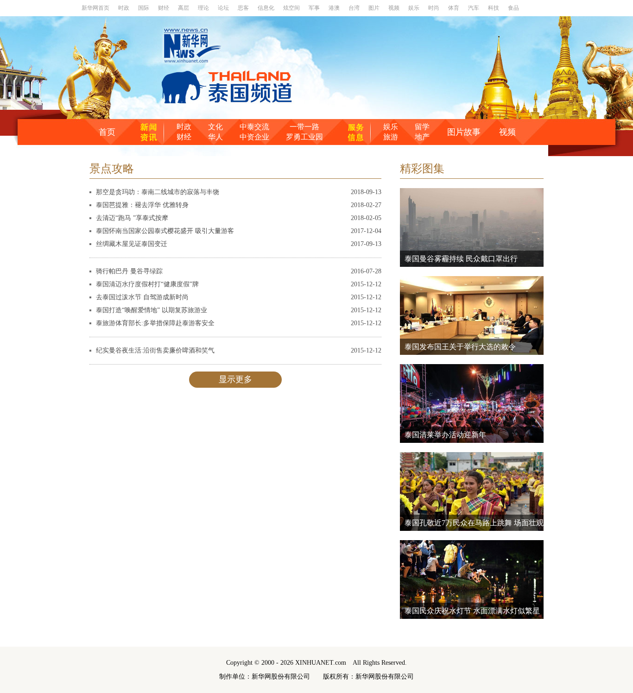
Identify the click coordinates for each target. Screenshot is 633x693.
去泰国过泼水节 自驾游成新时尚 (142, 297)
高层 (184, 8)
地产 (422, 137)
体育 (454, 8)
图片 (374, 8)
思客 (244, 8)
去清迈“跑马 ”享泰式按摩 (132, 217)
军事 (315, 8)
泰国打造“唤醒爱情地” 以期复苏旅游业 (151, 310)
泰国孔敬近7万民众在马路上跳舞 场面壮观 (474, 523)
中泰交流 (254, 127)
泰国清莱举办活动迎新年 (445, 435)
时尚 (434, 8)
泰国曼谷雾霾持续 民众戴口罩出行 (461, 259)
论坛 (224, 8)
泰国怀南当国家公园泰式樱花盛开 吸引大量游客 (165, 230)
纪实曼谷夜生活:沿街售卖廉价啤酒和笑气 (155, 350)
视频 (394, 8)
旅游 (390, 137)
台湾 (354, 8)
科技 (494, 8)
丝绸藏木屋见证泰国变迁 (131, 243)
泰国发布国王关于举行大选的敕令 (460, 347)
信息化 (267, 8)
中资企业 (254, 137)
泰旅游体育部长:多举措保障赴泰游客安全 (155, 323)
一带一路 (304, 127)
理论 (204, 8)
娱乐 (414, 8)
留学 (422, 127)
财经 (164, 8)
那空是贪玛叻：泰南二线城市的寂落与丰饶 (157, 192)
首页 (107, 132)
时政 (124, 8)
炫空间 (292, 8)
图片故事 (464, 132)
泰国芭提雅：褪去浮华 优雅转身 (142, 205)
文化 (215, 127)
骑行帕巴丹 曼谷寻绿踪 (129, 271)
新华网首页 (96, 8)
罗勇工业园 (304, 137)
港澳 (335, 8)
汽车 (474, 8)
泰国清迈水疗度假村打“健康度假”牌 (147, 284)
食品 (513, 8)
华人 (215, 137)
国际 (144, 8)
